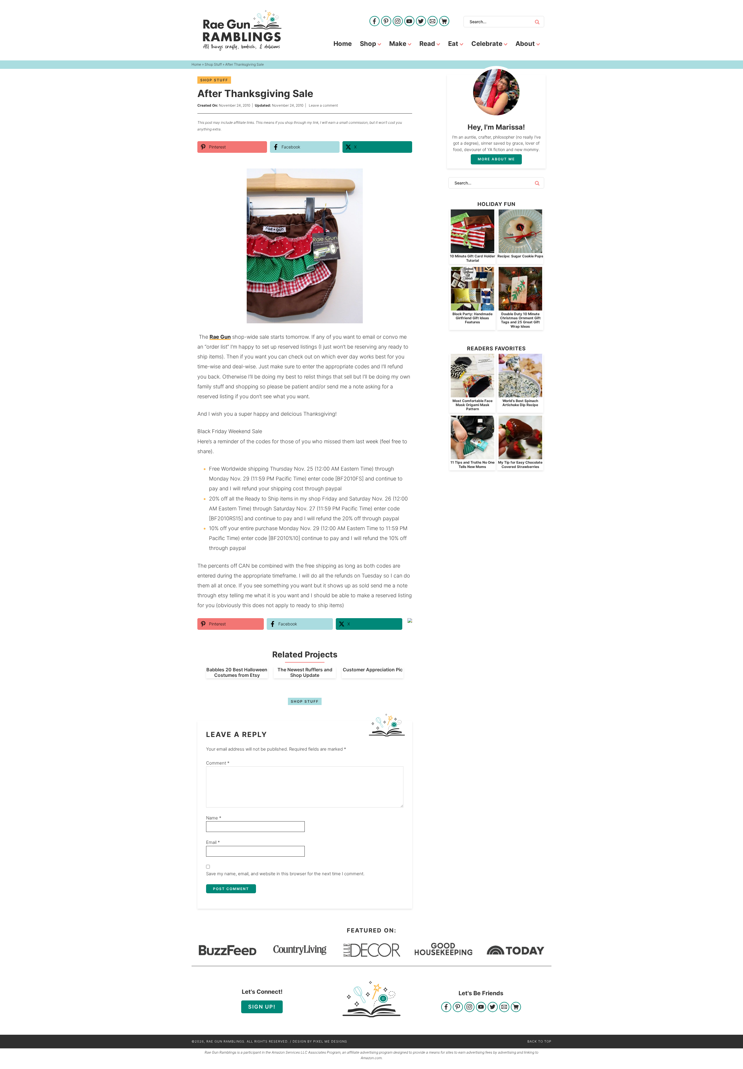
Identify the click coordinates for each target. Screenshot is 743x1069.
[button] (403, 176)
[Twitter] (420, 22)
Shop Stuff (214, 80)
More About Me (496, 159)
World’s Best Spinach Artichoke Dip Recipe (520, 403)
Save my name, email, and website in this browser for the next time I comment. (285, 873)
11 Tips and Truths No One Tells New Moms (472, 464)
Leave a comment (323, 105)
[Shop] (444, 22)
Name (213, 818)
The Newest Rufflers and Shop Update (304, 672)
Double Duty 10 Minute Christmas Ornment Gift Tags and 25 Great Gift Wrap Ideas (520, 320)
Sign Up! (262, 1007)
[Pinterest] (386, 22)
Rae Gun (220, 337)
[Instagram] (397, 22)
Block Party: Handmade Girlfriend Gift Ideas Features (472, 318)
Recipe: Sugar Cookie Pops (520, 256)
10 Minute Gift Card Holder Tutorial (472, 258)
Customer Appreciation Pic (373, 669)
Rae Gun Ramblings (242, 30)
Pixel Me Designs (330, 1041)
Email (213, 842)
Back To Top (539, 1041)
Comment (218, 763)
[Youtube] (409, 22)
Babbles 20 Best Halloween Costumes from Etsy (236, 672)
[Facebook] (374, 22)
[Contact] (432, 22)
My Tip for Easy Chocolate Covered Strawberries (520, 464)
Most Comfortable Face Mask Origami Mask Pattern (472, 405)
